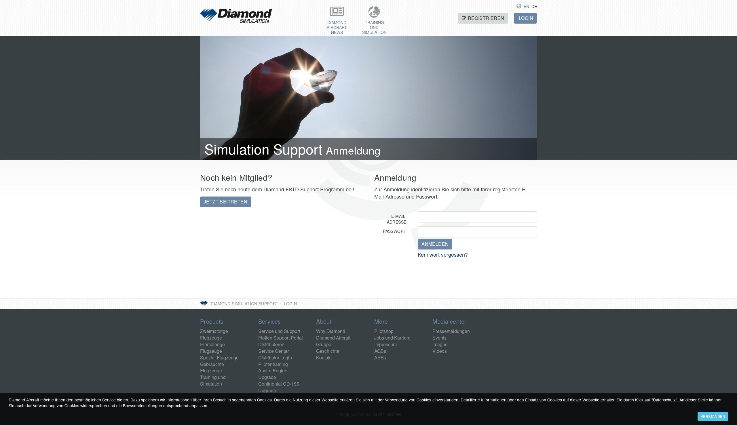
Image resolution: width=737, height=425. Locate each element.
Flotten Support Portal (280, 337)
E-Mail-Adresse (396, 219)
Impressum (385, 344)
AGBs (380, 351)
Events (439, 337)
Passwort (394, 231)
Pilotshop (384, 331)
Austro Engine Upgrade (272, 373)
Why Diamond (330, 331)
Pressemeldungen (451, 331)
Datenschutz (664, 400)
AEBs (380, 357)
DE (534, 6)
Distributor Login (275, 357)
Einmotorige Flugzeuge (212, 347)
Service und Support (279, 331)
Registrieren (485, 18)
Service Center (273, 351)
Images (439, 344)
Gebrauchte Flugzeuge (212, 367)
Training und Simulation (374, 27)
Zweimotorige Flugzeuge (214, 334)
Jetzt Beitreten (225, 201)
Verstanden (713, 416)
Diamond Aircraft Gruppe (333, 341)
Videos (439, 351)
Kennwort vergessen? (443, 254)
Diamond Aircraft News (337, 27)
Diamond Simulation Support (244, 303)
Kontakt (324, 357)
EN (526, 6)
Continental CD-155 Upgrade (278, 387)
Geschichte (327, 351)
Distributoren (271, 344)
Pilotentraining (273, 364)
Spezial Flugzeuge (219, 357)
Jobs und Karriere (392, 337)
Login (525, 18)
